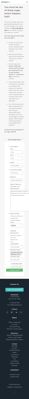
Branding (14, 346)
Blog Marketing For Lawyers (14, 339)
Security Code (14, 256)
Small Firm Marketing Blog (15, 335)
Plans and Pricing (14, 327)
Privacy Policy (18, 387)
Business (14, 348)
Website (13, 177)
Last (11, 155)
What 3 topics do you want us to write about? (15, 186)
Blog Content (15, 213)
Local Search (14, 354)
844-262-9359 (16, 303)
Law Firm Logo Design (14, 337)
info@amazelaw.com (16, 305)
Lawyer (14, 352)
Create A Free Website (14, 290)
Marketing (14, 357)
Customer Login (14, 374)
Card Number (14, 244)
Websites (14, 365)
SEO (14, 359)
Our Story (14, 324)
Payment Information (14, 232)
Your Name (14, 146)
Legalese (9, 387)
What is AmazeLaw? (14, 322)
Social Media (14, 361)
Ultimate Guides (14, 363)
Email (12, 162)
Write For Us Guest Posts (14, 329)
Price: (12, 222)
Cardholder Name (16, 264)
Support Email (14, 377)
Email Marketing (14, 350)
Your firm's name (16, 170)
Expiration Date (15, 250)
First (11, 149)
